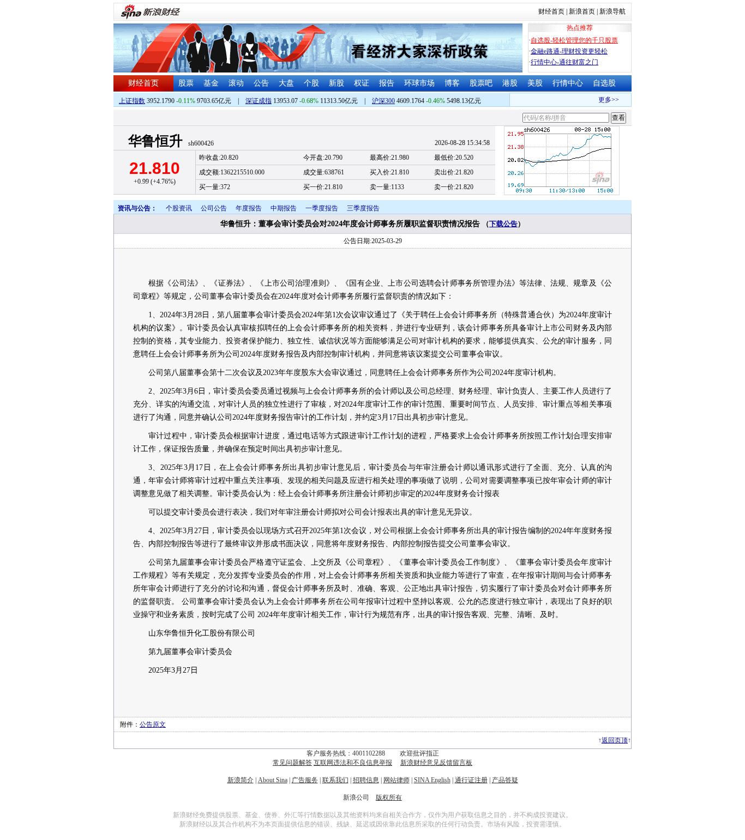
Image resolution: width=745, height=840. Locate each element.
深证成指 (258, 101)
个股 (311, 83)
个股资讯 (179, 208)
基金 (211, 83)
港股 (510, 83)
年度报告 (249, 208)
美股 (535, 83)
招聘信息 (366, 780)
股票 (186, 83)
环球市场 (419, 83)
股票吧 (481, 83)
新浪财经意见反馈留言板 (436, 762)
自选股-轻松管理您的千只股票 (574, 40)
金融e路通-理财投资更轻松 (569, 51)
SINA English (432, 780)
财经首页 (551, 11)
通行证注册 (471, 780)
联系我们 (335, 780)
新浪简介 (240, 780)
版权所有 (389, 797)
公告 (261, 83)
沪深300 (383, 101)
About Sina (272, 780)
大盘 (286, 83)
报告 (386, 83)
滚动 (236, 83)
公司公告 (214, 208)
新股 (336, 83)
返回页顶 (615, 740)
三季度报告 (363, 208)
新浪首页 (582, 11)
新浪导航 (612, 11)
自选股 (604, 83)
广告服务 (305, 780)
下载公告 (503, 224)
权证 (361, 83)
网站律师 (396, 780)
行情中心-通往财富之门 (564, 62)
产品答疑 (505, 780)
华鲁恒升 (155, 141)
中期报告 (284, 208)
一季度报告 (321, 208)
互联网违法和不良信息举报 (353, 762)
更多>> (603, 100)
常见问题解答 (292, 762)
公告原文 (153, 724)
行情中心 (567, 83)
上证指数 (132, 101)
